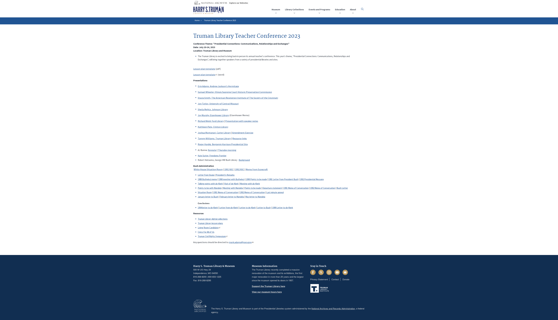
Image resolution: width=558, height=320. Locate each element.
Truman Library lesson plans (210, 223)
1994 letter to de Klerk (208, 207)
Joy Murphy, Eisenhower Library (213, 115)
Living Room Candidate (208, 227)
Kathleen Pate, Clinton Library (213, 126)
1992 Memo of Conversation (322, 188)
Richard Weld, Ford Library (211, 121)
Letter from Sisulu (206, 175)
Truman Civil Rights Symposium (212, 236)
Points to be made (252, 188)
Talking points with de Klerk (210, 183)
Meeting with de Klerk (250, 183)
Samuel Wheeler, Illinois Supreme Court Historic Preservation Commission (235, 92)
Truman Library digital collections (213, 219)
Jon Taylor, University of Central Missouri (218, 103)
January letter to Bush (208, 196)
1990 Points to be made (256, 179)
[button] (362, 9)
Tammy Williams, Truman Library (214, 138)
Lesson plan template (204, 68)
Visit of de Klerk (231, 183)
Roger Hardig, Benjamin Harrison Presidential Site (223, 144)
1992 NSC (239, 169)
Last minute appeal (275, 192)
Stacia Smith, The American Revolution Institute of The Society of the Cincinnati (238, 97)
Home (197, 20)
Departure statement (272, 188)
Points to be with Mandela (209, 188)
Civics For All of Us (206, 232)
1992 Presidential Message (312, 179)
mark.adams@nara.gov (240, 242)
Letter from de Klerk (228, 207)
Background (244, 160)
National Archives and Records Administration (333, 308)
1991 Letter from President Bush (283, 179)
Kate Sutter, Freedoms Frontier (212, 155)
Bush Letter (342, 188)
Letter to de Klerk (247, 207)
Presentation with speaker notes (241, 121)
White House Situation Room (208, 169)
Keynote (212, 150)
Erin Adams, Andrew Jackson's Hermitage (218, 86)
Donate (346, 279)
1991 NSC (228, 169)
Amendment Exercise (242, 132)
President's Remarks (225, 175)
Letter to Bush (264, 207)
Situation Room (205, 192)
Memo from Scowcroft (257, 169)
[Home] (208, 10)
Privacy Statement (319, 279)
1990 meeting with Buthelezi (231, 179)
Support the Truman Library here (268, 286)
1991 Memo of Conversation (296, 188)
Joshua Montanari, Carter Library (214, 132)
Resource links (239, 138)
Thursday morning (227, 150)
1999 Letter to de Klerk (282, 207)
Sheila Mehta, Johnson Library (213, 109)
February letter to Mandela (232, 196)
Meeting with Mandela (233, 188)
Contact (335, 279)
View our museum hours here (267, 291)
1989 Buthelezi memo (207, 179)
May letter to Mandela (255, 196)
